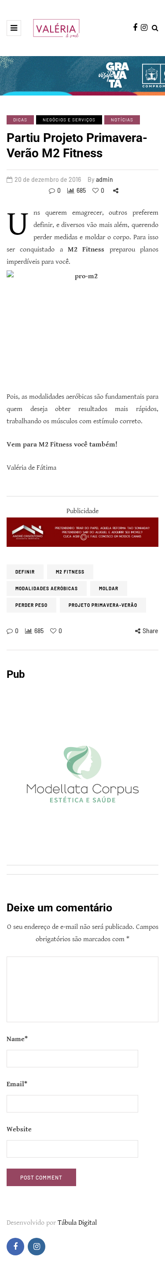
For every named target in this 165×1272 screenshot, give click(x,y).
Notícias (122, 119)
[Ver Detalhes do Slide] (82, 532)
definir (25, 571)
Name (17, 1039)
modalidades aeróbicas (46, 588)
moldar (108, 588)
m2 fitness (70, 571)
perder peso (31, 605)
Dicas (20, 119)
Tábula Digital (77, 1223)
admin (104, 179)
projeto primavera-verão (103, 605)
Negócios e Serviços (69, 119)
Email (17, 1084)
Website (19, 1129)
